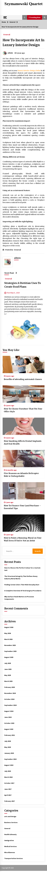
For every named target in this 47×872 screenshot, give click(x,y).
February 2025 (9, 687)
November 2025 (10, 645)
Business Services (11, 822)
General (6, 34)
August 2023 (8, 729)
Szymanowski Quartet (23, 3)
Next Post (9, 273)
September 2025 (10, 651)
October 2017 (9, 783)
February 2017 (9, 801)
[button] (24, 17)
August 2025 (8, 657)
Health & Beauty (10, 834)
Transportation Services (13, 858)
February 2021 (9, 735)
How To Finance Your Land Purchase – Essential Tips (22, 506)
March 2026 (8, 639)
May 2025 (7, 675)
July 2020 (7, 741)
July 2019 (7, 771)
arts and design (10, 816)
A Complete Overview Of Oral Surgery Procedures (22, 591)
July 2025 (7, 663)
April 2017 (7, 795)
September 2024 (10, 705)
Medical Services (10, 846)
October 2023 (9, 723)
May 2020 (7, 747)
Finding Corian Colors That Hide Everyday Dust (21, 585)
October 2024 (9, 699)
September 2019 (10, 759)
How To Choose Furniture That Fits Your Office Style (23, 410)
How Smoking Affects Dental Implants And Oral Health (22, 442)
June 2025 (7, 669)
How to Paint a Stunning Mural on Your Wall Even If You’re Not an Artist (22, 539)
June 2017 (7, 789)
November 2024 (10, 693)
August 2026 (8, 627)
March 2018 (8, 777)
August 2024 (8, 711)
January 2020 (9, 753)
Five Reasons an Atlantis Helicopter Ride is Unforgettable (21, 474)
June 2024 (7, 717)
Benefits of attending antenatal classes (23, 379)
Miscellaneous (9, 852)
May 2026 (7, 633)
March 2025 (8, 681)
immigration (9, 840)
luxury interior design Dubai (29, 71)
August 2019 (8, 765)
